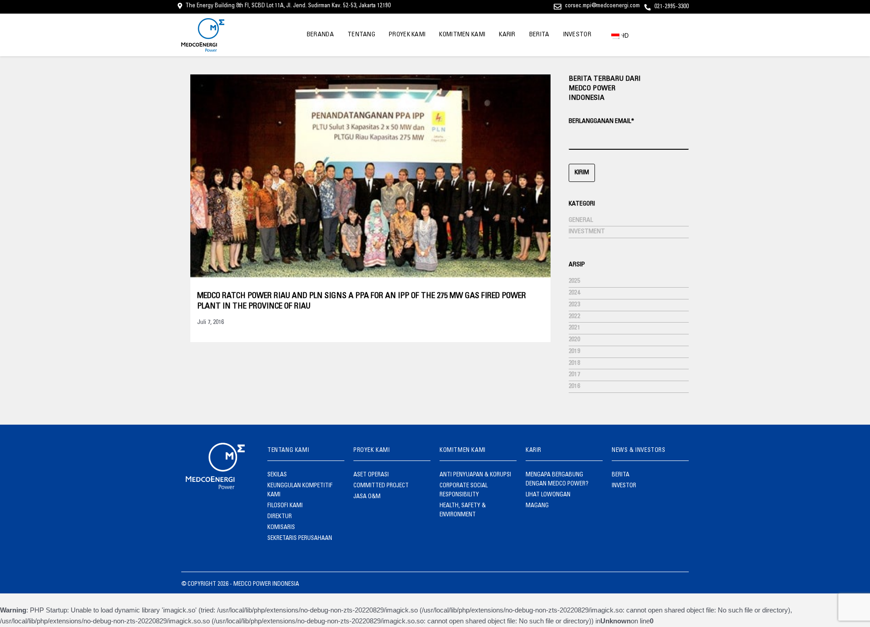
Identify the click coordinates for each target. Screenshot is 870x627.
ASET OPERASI (371, 475)
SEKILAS (277, 475)
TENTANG (361, 35)
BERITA (539, 35)
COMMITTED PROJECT (381, 486)
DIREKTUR (279, 517)
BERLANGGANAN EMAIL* (601, 121)
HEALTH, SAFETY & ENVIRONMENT (463, 510)
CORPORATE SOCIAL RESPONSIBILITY (464, 490)
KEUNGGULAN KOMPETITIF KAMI (300, 490)
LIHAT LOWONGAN (548, 495)
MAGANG (537, 506)
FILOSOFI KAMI (285, 506)
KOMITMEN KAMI (462, 35)
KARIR (507, 35)
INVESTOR (577, 35)
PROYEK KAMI (407, 35)
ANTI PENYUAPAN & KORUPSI (475, 475)
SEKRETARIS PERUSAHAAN (299, 539)
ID (623, 35)
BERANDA (320, 35)
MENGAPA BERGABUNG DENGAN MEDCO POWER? (557, 479)
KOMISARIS (281, 528)
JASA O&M (367, 497)
